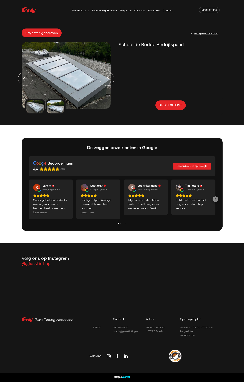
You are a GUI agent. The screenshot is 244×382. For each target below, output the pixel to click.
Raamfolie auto (80, 10)
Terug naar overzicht (206, 33)
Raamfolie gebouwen (104, 10)
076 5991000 (120, 327)
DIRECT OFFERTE (170, 105)
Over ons (139, 10)
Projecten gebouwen (41, 32)
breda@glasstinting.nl (125, 331)
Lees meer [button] (40, 213)
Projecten (125, 10)
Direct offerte (209, 10)
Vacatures (154, 10)
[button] (29, 199)
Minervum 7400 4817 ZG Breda (155, 329)
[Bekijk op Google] (36, 187)
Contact (168, 10)
